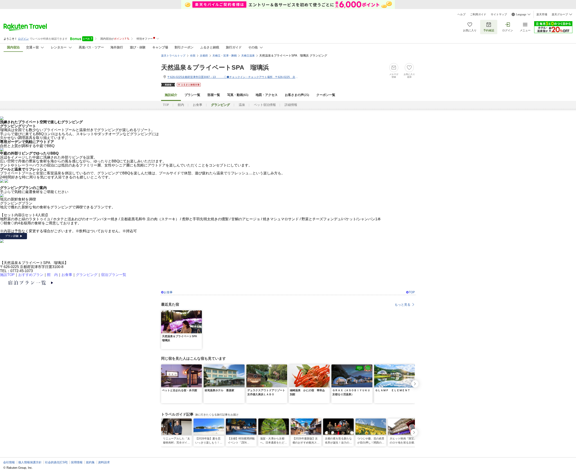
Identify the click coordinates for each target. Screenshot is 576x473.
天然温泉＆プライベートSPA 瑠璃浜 (215, 67)
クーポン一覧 (325, 95)
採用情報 (77, 462)
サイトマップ (499, 14)
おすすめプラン (30, 275)
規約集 (90, 462)
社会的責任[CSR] (56, 462)
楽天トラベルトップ (173, 55)
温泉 (242, 105)
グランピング (86, 275)
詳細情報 (291, 105)
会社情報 (9, 462)
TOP (166, 105)
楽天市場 (541, 14)
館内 (181, 105)
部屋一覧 (213, 95)
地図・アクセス (267, 95)
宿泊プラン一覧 (113, 275)
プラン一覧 (192, 95)
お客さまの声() (297, 95)
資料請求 (104, 462)
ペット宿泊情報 (265, 105)
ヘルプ (461, 14)
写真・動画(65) (237, 95)
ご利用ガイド (478, 14)
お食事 (197, 105)
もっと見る (402, 304)
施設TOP (7, 275)
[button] (199, 313)
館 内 (52, 275)
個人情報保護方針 (30, 462)
